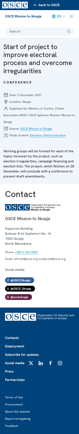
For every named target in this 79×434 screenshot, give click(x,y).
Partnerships (15, 380)
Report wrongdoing (17, 419)
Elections (36, 135)
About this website (17, 411)
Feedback (11, 426)
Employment (14, 346)
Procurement (14, 404)
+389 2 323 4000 (26, 252)
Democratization (54, 135)
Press (9, 371)
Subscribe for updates (22, 354)
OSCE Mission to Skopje (23, 16)
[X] (31, 363)
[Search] (69, 31)
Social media (14, 363)
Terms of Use (14, 397)
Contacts (12, 338)
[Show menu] (71, 16)
